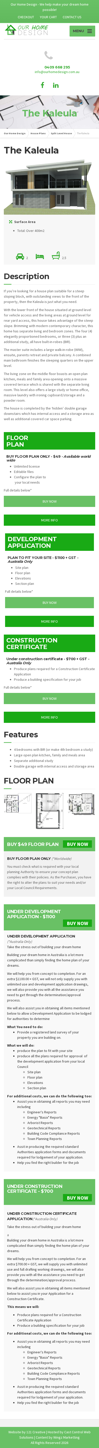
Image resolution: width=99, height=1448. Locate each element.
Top (94, 1443)
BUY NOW (77, 844)
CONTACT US (72, 17)
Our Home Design (14, 133)
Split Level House (61, 133)
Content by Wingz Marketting (58, 1437)
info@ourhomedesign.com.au (57, 72)
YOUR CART (48, 17)
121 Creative (35, 1432)
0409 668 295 (57, 67)
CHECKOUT (26, 17)
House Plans (38, 133)
